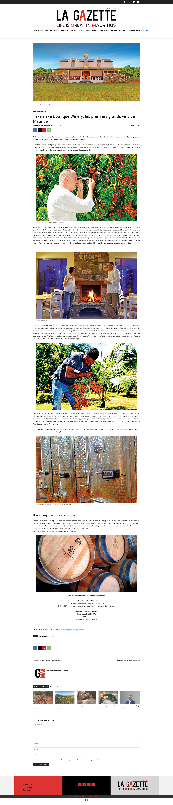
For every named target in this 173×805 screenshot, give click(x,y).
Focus (44, 111)
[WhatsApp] (49, 130)
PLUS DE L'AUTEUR (56, 686)
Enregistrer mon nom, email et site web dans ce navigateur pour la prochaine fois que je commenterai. (68, 760)
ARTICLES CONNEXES (41, 686)
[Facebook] (121, 2)
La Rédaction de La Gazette (43, 125)
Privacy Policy (28, 784)
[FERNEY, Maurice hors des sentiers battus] (64, 697)
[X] (129, 2)
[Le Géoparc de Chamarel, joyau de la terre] (43, 697)
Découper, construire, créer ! (85, 706)
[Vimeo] (134, 2)
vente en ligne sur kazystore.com (72, 630)
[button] (137, 35)
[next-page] (37, 712)
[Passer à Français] (86, 799)
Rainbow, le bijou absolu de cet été (128, 661)
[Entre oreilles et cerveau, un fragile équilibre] (130, 697)
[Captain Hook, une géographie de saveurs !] (108, 697)
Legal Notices (28, 787)
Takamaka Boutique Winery (46, 636)
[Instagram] (125, 2)
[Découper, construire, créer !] (86, 697)
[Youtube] (138, 2)
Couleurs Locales (37, 111)
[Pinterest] (44, 130)
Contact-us (27, 790)
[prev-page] (34, 712)
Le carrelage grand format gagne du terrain (47, 661)
